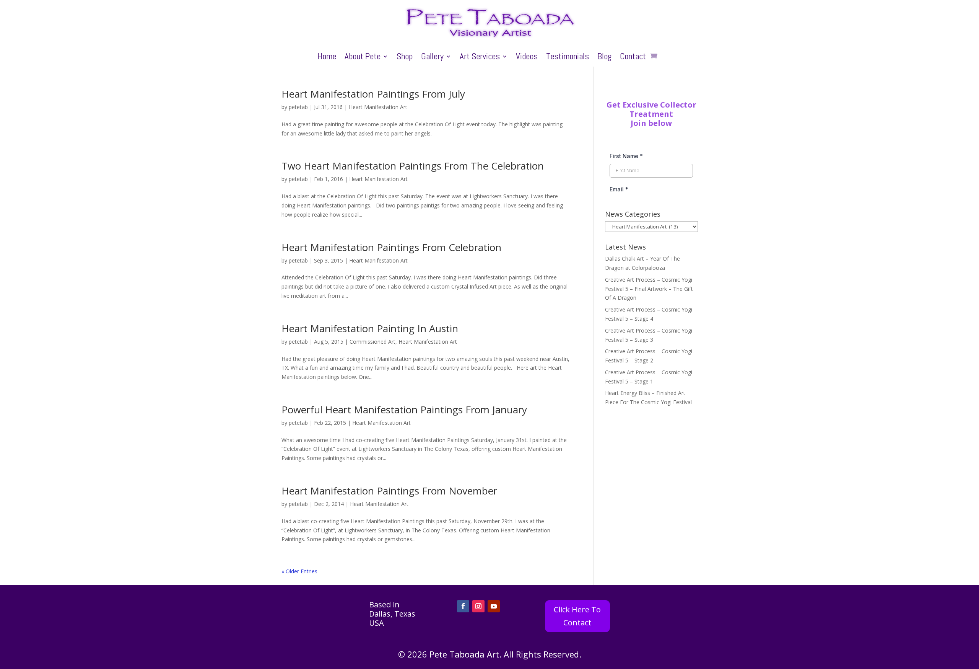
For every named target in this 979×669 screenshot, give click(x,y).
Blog (604, 58)
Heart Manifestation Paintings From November (389, 491)
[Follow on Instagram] (478, 606)
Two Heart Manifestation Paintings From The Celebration (412, 166)
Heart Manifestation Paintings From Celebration (391, 247)
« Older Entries (299, 571)
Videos (527, 58)
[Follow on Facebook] (463, 606)
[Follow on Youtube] (494, 606)
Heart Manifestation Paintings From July (373, 94)
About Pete (363, 58)
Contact (633, 58)
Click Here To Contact (577, 616)
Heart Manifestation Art (378, 107)
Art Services (480, 58)
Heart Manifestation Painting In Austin (369, 328)
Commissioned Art (372, 341)
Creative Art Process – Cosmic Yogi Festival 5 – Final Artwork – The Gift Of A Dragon (649, 289)
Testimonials (567, 58)
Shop (405, 58)
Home (326, 58)
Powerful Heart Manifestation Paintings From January (404, 409)
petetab (298, 107)
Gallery (432, 58)
